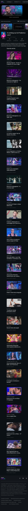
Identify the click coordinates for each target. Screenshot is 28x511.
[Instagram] (23, 478)
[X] (26, 478)
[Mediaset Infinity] (2, 2)
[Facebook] (19, 478)
